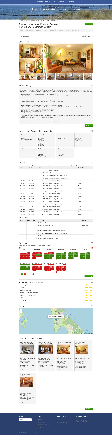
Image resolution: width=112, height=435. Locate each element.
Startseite (40, 1)
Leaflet (81, 333)
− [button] (20, 312)
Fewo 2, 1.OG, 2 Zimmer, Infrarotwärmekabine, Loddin (44, 359)
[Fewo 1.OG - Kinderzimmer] (60, 76)
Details (21, 370)
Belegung (52, 30)
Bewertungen (60, 30)
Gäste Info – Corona (61, 421)
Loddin (29, 20)
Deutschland (60, 1)
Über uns (40, 421)
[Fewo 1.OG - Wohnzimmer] (68, 58)
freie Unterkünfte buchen (62, 422)
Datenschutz (40, 427)
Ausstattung (38, 30)
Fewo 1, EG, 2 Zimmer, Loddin (64, 358)
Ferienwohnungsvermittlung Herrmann (33, 432)
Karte (67, 30)
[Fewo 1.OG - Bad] (78, 76)
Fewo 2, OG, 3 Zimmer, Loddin (82, 358)
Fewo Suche (70, 1)
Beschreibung (29, 30)
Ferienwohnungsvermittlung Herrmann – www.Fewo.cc (56, 9)
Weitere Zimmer (75, 30)
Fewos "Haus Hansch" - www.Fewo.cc (80, 343)
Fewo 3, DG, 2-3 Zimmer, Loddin (27, 390)
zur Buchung (89, 24)
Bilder (21, 30)
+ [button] (20, 310)
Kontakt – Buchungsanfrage (44, 424)
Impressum (40, 425)
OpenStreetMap (86, 333)
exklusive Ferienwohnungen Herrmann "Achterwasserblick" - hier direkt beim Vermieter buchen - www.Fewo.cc (27, 344)
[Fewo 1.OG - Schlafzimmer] (41, 76)
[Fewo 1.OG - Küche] (23, 76)
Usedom (47, 1)
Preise (45, 30)
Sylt (54, 1)
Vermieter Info (41, 422)
